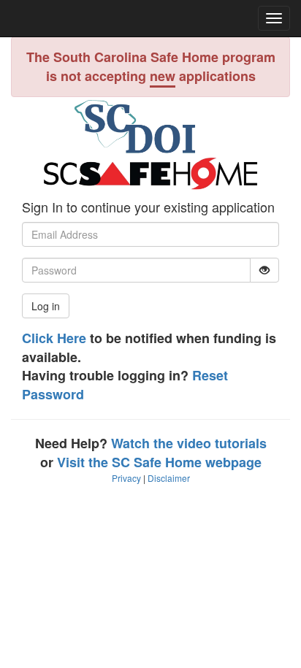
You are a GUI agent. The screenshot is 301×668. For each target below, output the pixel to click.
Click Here (54, 338)
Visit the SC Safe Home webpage (159, 462)
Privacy (126, 478)
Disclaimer (169, 478)
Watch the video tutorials (189, 443)
